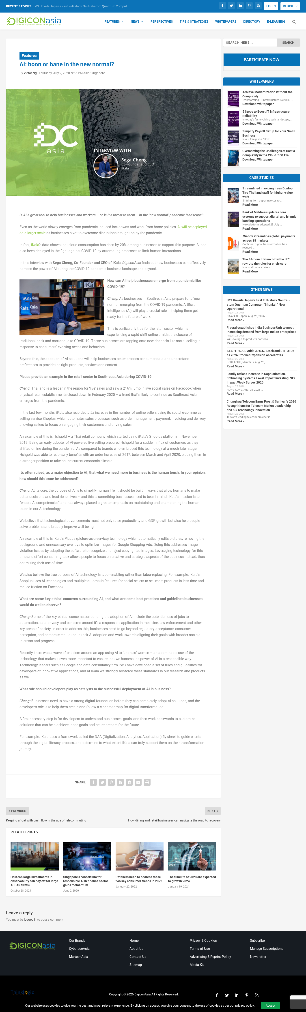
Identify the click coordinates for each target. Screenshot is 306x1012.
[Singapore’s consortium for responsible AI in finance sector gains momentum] (87, 856)
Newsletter (258, 957)
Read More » (235, 320)
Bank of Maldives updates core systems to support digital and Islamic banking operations (269, 216)
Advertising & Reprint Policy (210, 957)
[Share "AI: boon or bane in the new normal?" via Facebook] (93, 782)
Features (112, 21)
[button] (294, 25)
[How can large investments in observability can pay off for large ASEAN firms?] (34, 856)
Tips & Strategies (194, 21)
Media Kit (197, 965)
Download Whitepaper (258, 104)
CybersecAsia (79, 949)
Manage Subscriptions (266, 949)
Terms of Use (200, 949)
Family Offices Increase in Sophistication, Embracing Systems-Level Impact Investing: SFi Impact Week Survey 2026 (261, 378)
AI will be (184, 227)
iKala (35, 245)
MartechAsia (78, 957)
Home (134, 941)
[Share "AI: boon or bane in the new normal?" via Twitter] (102, 782)
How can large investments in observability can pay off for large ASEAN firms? (34, 881)
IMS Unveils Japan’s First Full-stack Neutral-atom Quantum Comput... (82, 6)
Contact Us (137, 957)
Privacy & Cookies (203, 941)
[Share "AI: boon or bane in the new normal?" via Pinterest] (111, 782)
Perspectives (162, 21)
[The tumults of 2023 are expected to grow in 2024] (192, 856)
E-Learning (276, 21)
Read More (250, 204)
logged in (30, 919)
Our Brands (77, 941)
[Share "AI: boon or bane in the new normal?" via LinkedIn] (120, 782)
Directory (251, 21)
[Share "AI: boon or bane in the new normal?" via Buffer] (129, 782)
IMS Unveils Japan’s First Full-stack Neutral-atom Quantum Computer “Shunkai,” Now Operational (258, 304)
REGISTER (290, 6)
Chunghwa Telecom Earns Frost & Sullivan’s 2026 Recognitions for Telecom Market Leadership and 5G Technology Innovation (261, 406)
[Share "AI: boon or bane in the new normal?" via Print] (147, 782)
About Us (136, 949)
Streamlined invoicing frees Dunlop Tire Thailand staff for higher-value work (267, 193)
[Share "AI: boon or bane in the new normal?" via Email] (138, 782)
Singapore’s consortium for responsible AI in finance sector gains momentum (85, 881)
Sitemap (135, 965)
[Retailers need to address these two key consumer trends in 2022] (140, 856)
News (135, 21)
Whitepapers (226, 21)
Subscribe (257, 941)
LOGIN (271, 6)
